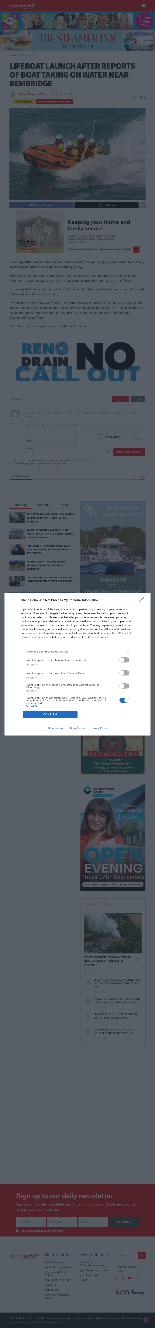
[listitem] (77, 652)
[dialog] (77, 664)
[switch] (124, 659)
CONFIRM (50, 714)
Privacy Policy (99, 727)
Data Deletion (56, 727)
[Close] (142, 600)
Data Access (77, 727)
